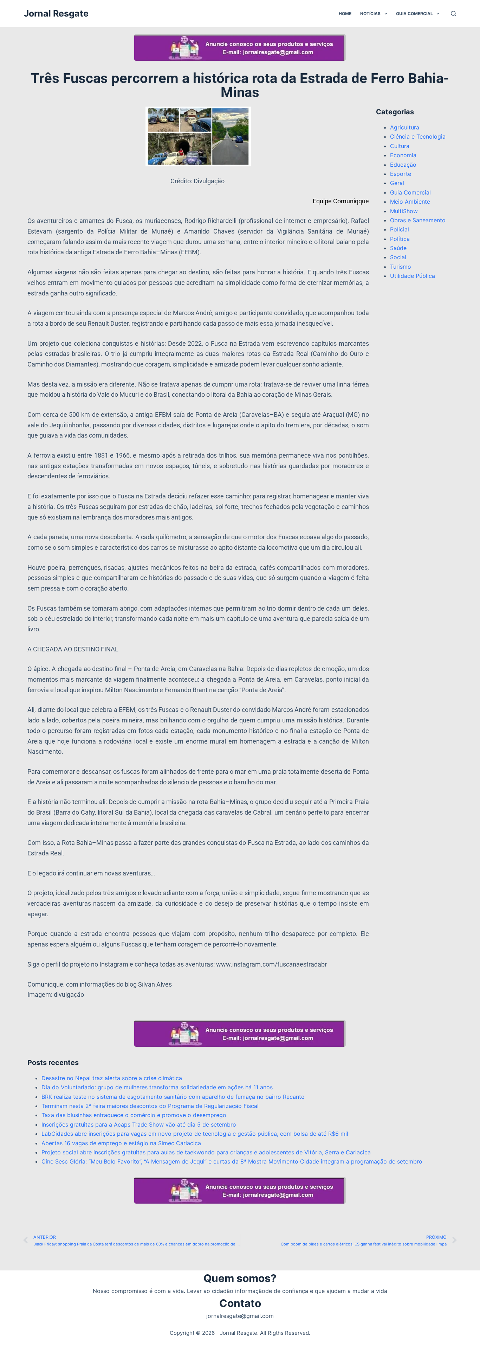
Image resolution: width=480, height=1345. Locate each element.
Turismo (400, 266)
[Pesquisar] (453, 13)
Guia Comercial (414, 13)
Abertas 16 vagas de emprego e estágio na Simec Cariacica (121, 1143)
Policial (399, 229)
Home (345, 13)
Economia (403, 155)
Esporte (400, 173)
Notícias (370, 13)
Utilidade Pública (412, 275)
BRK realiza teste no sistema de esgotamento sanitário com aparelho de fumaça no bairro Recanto (173, 1096)
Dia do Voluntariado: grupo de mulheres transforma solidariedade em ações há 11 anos (157, 1087)
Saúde (398, 247)
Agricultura (404, 127)
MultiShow (404, 211)
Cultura (399, 145)
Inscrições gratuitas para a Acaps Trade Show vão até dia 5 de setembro (138, 1124)
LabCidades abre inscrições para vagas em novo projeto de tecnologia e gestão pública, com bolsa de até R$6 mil (194, 1133)
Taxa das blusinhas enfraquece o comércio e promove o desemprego (133, 1114)
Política (400, 238)
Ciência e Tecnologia (418, 136)
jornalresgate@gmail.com (240, 1315)
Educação (403, 164)
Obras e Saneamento (418, 220)
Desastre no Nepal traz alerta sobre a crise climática (111, 1078)
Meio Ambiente (410, 201)
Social (398, 257)
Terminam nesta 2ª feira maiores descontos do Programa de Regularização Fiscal (150, 1105)
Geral (397, 182)
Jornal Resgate (56, 13)
